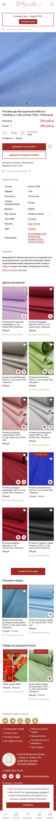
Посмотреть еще (28, 571)
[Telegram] (12, 721)
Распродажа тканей (14, 729)
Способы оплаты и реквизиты (40, 741)
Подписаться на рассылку (36, 776)
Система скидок (12, 737)
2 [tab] (29, 103)
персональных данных (36, 792)
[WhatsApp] (20, 721)
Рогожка (32, 219)
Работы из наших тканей (39, 730)
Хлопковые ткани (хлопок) (18, 29)
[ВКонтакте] (5, 721)
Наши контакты (38, 736)
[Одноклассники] (35, 721)
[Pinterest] (27, 721)
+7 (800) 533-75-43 (12, 770)
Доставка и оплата (13, 741)
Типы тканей (37, 747)
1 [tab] (27, 103)
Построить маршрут (27, 764)
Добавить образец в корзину (24, 155)
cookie (10, 792)
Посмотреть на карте (27, 760)
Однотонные (34, 224)
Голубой (32, 229)
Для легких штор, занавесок (37, 236)
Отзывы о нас (10, 733)
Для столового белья (36, 240)
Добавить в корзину (24, 147)
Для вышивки (34, 234)
